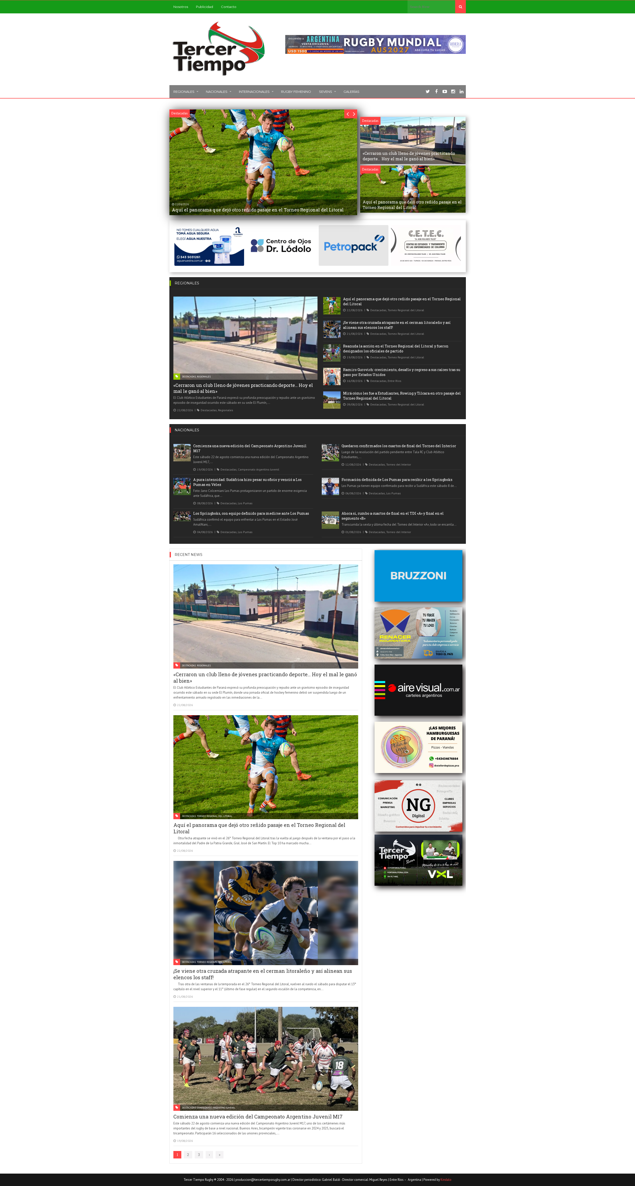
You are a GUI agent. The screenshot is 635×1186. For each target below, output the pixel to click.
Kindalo (446, 1180)
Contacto (228, 7)
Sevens (325, 92)
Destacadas (189, 376)
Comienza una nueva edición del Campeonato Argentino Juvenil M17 (258, 1116)
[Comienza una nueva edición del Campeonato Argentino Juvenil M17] (182, 452)
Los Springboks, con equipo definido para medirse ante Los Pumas (251, 513)
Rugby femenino (296, 92)
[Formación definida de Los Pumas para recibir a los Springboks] (330, 486)
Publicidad (204, 7)
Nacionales (216, 92)
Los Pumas (245, 503)
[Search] (460, 6)
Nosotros (180, 7)
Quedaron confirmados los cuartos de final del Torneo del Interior (399, 445)
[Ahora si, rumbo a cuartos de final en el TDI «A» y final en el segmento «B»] (330, 520)
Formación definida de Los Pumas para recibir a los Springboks (397, 479)
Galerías (351, 92)
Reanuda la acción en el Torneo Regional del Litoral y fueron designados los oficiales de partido (395, 348)
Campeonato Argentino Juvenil (258, 469)
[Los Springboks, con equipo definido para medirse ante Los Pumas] (182, 516)
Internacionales (254, 92)
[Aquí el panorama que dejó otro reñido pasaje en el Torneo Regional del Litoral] (332, 305)
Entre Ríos (394, 381)
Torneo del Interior (398, 464)
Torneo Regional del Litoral (406, 310)
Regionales (183, 92)
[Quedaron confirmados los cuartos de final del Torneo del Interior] (330, 452)
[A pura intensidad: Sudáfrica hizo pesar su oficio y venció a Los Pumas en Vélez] (182, 486)
